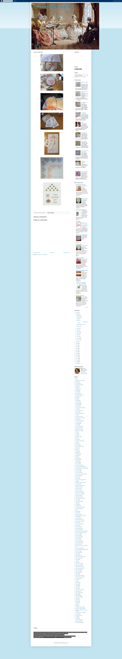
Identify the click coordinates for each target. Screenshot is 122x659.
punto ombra (77, 539)
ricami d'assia (78, 571)
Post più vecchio (67, 252)
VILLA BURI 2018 (78, 622)
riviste (76, 579)
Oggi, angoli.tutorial (83, 123)
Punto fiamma (78, 536)
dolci (76, 432)
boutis (76, 397)
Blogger (66, 642)
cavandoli (77, 406)
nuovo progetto (78, 508)
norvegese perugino (79, 507)
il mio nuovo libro (78, 465)
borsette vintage (78, 394)
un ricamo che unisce (79, 612)
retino (76, 562)
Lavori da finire (78, 472)
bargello (77, 383)
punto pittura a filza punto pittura (81, 545)
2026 (77, 312)
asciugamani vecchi (79, 380)
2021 (77, 346)
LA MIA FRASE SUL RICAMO (81, 468)
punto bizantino (78, 529)
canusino (77, 401)
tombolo (77, 601)
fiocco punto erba (78, 446)
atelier (76, 381)
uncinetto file (77, 615)
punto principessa (78, 548)
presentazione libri (79, 521)
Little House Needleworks (81, 209)
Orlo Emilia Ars (84, 132)
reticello (77, 559)
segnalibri (77, 591)
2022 (77, 345)
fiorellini (77, 448)
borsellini (77, 391)
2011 (77, 363)
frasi (76, 456)
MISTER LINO (78, 486)
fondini (76, 450)
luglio (78, 329)
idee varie (77, 463)
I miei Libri (78, 318)
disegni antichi (78, 427)
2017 (77, 353)
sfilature (77, 594)
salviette (77, 582)
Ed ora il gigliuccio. (85, 171)
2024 (77, 341)
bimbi (76, 387)
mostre (76, 499)
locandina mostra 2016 (79, 482)
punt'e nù (77, 522)
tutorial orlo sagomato (79, 608)
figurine (76, 443)
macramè (77, 484)
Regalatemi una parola (79, 556)
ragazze (77, 553)
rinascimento (77, 578)
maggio (78, 333)
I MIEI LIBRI (77, 462)
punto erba (77, 535)
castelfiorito (77, 404)
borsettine (77, 396)
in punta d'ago (78, 244)
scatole (76, 585)
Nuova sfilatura (84, 141)
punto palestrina (78, 541)
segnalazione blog (79, 589)
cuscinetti (77, 423)
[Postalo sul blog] (49, 212)
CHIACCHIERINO (78, 413)
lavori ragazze (78, 475)
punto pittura (77, 544)
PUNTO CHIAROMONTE (80, 532)
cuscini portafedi (78, 426)
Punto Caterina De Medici (80, 531)
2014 (77, 358)
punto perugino (78, 542)
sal (76, 581)
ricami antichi (78, 569)
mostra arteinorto (78, 491)
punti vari (77, 525)
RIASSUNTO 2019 (79, 566)
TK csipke (78, 197)
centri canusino (78, 410)
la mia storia (77, 469)
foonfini (76, 452)
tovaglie (77, 602)
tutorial (76, 605)
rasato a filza (77, 555)
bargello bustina (78, 384)
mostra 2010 (77, 488)
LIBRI (76, 481)
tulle (76, 604)
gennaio (78, 339)
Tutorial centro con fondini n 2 (84, 92)
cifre (76, 414)
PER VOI (77, 511)
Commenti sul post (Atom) (42, 254)
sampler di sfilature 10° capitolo (85, 151)
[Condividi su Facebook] (52, 212)
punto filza (77, 538)
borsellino (77, 393)
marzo (78, 336)
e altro (76, 435)
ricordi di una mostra (79, 576)
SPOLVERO (77, 595)
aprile (78, 334)
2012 (77, 361)
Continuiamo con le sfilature (84, 103)
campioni (77, 400)
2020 (77, 348)
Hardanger (77, 459)
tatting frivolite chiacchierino (81, 234)
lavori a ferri (77, 471)
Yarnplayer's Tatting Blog (81, 282)
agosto (78, 328)
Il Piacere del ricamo (52, 6)
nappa (76, 502)
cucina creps (77, 422)
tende (76, 599)
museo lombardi (78, 501)
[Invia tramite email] (48, 212)
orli (76, 510)
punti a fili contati (78, 523)
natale (76, 504)
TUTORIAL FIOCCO (79, 607)
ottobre (78, 315)
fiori (76, 449)
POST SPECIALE (78, 519)
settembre (79, 317)
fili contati (77, 445)
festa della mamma (79, 440)
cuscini (76, 424)
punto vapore (78, 552)
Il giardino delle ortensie (80, 184)
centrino (77, 412)
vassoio (76, 618)
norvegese (77, 505)
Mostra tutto (87, 307)
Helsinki (83, 271)
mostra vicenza (78, 497)
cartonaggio (77, 403)
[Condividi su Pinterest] (53, 212)
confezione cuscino (79, 417)
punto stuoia (77, 550)
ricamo (76, 573)
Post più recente (37, 252)
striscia (76, 598)
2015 (77, 356)
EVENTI (77, 439)
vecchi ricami (77, 619)
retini (76, 561)
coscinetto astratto (78, 420)
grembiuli (77, 458)
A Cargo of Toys (84, 258)
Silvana (83, 368)
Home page (52, 252)
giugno (78, 331)
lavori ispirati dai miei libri (80, 473)
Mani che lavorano (79, 485)
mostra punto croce (79, 494)
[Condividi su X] (50, 212)
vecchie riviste (78, 621)
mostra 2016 (77, 489)
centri (76, 409)
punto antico (77, 526)
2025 (77, 313)
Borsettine (78, 320)
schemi (76, 586)
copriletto (77, 419)
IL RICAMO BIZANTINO (79, 466)
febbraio (78, 338)
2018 (77, 351)
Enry (76, 437)
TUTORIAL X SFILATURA (83, 113)
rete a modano (78, 558)
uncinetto (77, 613)
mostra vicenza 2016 (79, 498)
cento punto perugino (79, 407)
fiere (76, 442)
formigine (77, 455)
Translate (84, 76)
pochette (77, 512)
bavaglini (77, 386)
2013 (77, 360)
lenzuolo (77, 478)
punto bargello (78, 528)
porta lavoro (77, 514)
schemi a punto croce (81, 324)
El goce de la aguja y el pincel (82, 270)
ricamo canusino (78, 575)
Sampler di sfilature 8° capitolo (83, 162)
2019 (77, 350)
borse (76, 390)
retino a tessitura (78, 563)
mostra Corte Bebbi (79, 492)
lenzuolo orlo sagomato (80, 479)
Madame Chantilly (79, 257)
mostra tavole (78, 495)
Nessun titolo (79, 326)
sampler (77, 584)
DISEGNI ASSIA (78, 429)
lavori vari (77, 476)
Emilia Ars (77, 436)
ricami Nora (77, 572)
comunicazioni (78, 416)
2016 (77, 355)
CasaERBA (78, 221)
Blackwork (77, 388)
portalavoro (77, 518)
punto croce (77, 534)
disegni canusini (78, 430)
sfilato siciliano (78, 592)
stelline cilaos (78, 597)
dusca (76, 433)
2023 (77, 343)
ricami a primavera (79, 568)
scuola (76, 588)
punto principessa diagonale (80, 549)
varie (76, 616)
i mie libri (77, 460)
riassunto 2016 (78, 565)
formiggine (77, 453)
